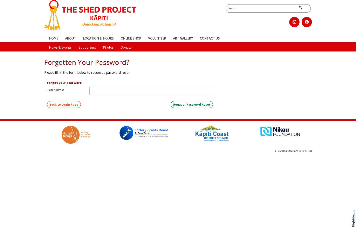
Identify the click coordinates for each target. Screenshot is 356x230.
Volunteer (157, 38)
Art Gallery (183, 38)
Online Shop (131, 38)
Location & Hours (98, 38)
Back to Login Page (63, 104)
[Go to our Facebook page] (307, 22)
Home (53, 38)
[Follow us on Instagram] (294, 22)
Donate (126, 47)
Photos (108, 47)
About (70, 38)
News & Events (60, 47)
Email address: (55, 90)
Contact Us (210, 38)
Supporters (87, 47)
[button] (354, 224)
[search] (300, 8)
